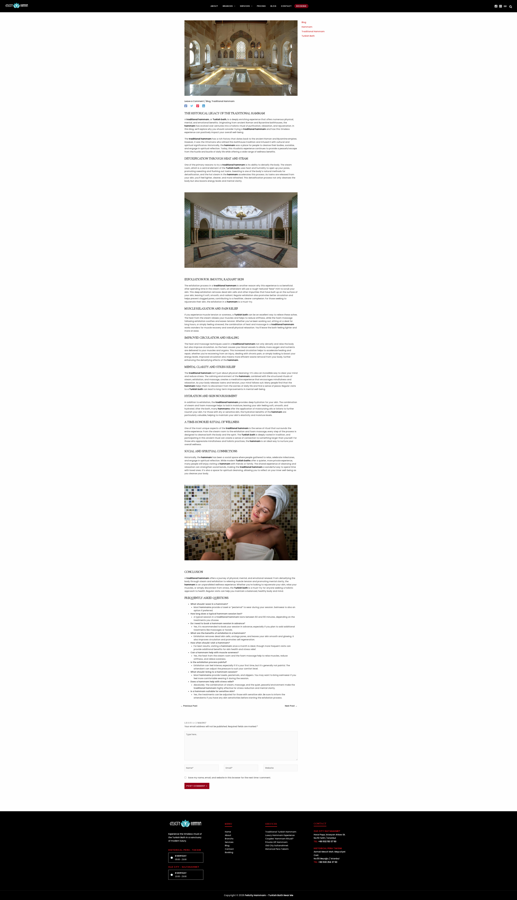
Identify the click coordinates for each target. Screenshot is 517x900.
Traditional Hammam (223, 101)
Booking (229, 852)
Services (229, 842)
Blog (208, 101)
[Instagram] (500, 6)
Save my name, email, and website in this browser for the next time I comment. (229, 777)
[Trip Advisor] (505, 6)
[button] (234, 6)
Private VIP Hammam (276, 842)
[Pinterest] (197, 105)
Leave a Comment (194, 101)
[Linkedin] (203, 105)
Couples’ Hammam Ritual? (279, 838)
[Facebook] (496, 6)
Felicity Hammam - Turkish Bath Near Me (269, 895)
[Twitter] (191, 105)
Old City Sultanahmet (276, 845)
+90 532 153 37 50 (327, 841)
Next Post (291, 705)
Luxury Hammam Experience (280, 835)
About (228, 835)
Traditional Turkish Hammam (280, 831)
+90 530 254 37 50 (327, 862)
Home (228, 831)
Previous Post (189, 705)
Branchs (229, 838)
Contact (229, 849)
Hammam (307, 26)
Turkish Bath (308, 35)
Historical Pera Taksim (277, 849)
